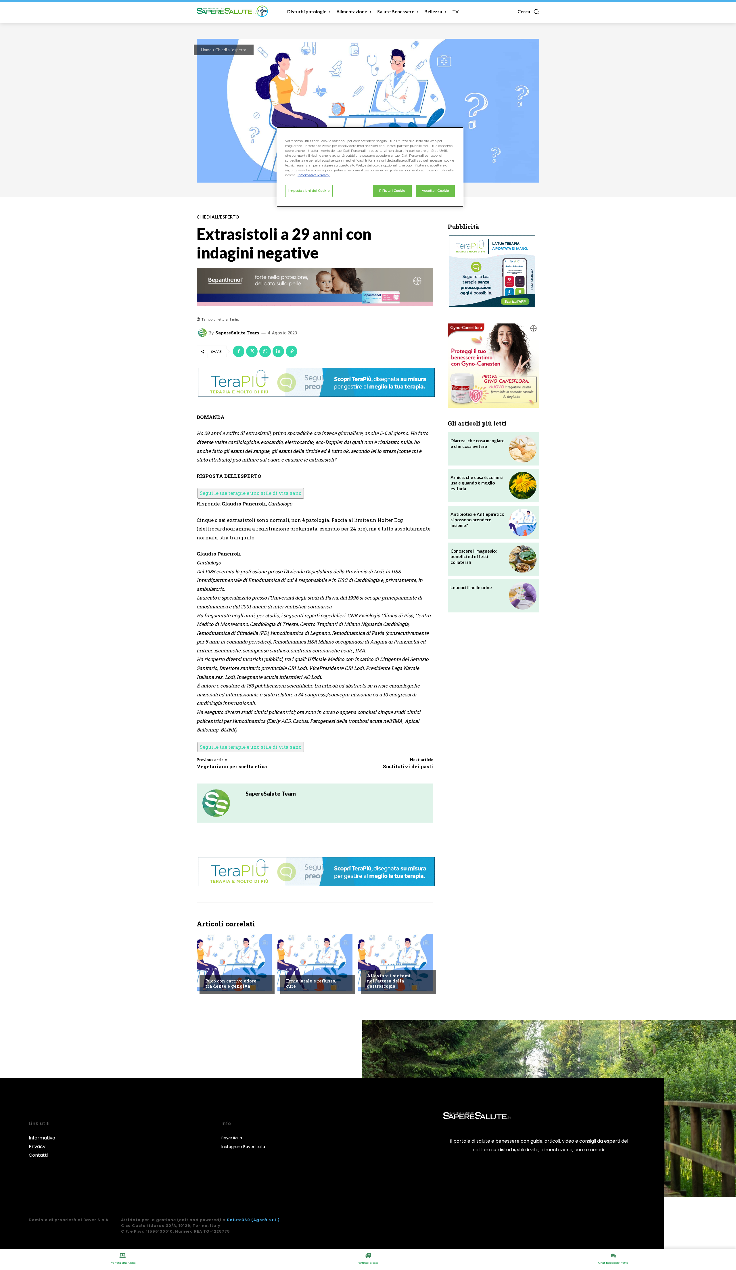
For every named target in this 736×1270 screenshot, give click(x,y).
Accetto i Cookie (435, 191)
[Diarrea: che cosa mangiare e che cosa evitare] (522, 449)
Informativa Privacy (42, 1142)
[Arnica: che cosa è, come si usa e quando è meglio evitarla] (522, 485)
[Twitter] (252, 351)
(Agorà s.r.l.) (265, 1220)
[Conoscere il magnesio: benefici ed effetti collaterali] (522, 559)
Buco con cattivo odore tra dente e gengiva (230, 983)
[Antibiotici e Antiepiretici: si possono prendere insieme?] (522, 522)
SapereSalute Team (237, 333)
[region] (370, 167)
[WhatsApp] (265, 351)
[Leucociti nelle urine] (522, 596)
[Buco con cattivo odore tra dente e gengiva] (234, 962)
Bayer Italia (231, 1138)
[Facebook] (238, 351)
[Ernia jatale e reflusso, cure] (314, 962)
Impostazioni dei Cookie (308, 191)
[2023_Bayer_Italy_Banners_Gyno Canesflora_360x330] (493, 365)
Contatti (38, 1155)
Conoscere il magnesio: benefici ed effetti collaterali (474, 556)
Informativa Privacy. (314, 175)
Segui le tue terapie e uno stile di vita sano (251, 493)
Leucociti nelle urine (471, 587)
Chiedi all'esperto (230, 49)
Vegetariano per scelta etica (232, 766)
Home (206, 49)
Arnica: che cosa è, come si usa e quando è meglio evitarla (477, 483)
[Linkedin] (278, 351)
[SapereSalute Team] (203, 332)
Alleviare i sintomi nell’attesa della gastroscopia (389, 981)
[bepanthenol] (315, 287)
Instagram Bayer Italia (243, 1147)
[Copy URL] (291, 351)
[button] (528, 11)
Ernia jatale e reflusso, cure (311, 983)
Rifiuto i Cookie (392, 191)
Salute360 (238, 1220)
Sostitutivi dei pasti (408, 766)
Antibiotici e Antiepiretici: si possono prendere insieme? (477, 520)
